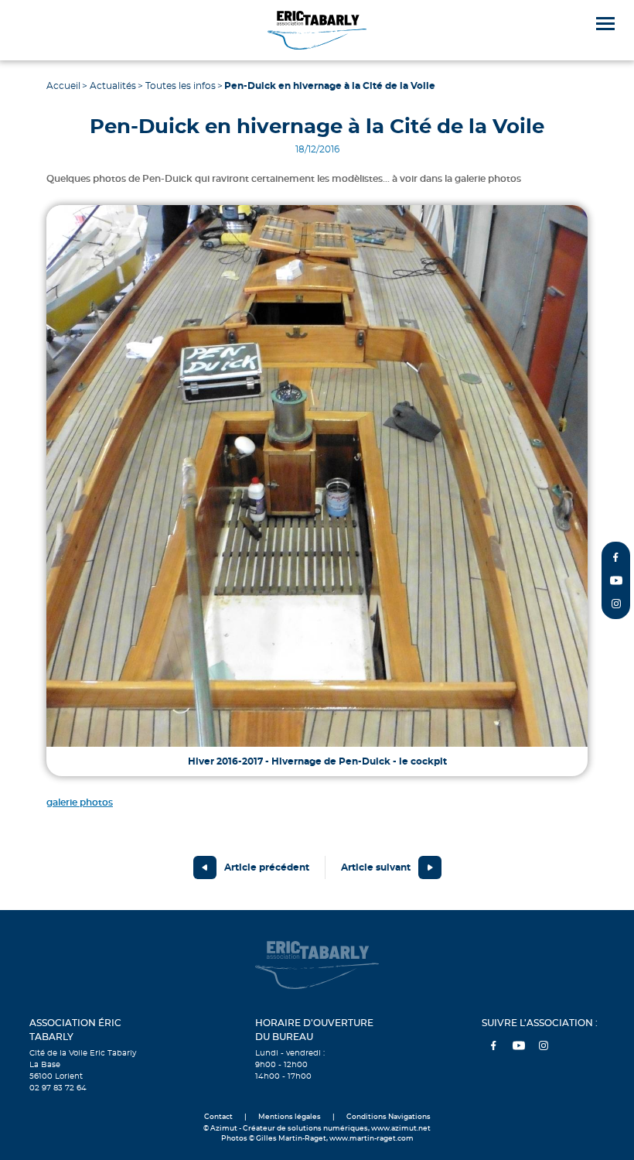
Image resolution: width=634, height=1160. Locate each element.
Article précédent (266, 867)
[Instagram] (616, 603)
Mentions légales (289, 1117)
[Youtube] (616, 580)
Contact (218, 1117)
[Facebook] (616, 557)
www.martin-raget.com (371, 1138)
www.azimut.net (401, 1128)
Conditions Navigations (388, 1117)
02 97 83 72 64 (58, 1088)
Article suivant (376, 867)
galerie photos (79, 802)
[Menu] (605, 23)
